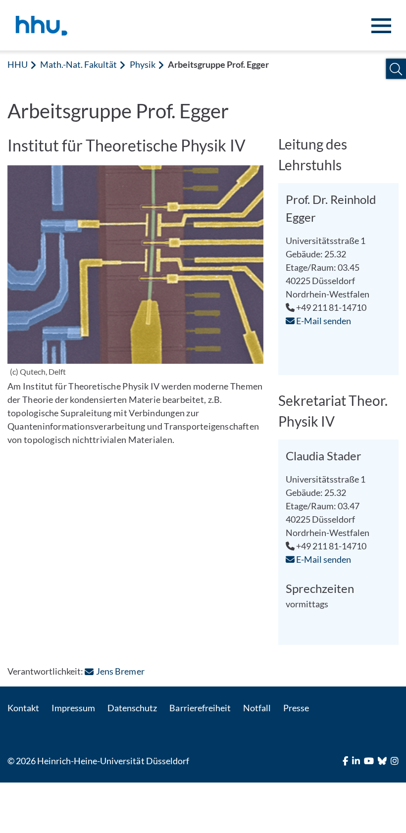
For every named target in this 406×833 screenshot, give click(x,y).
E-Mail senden (323, 320)
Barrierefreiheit (199, 707)
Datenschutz (132, 707)
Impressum (73, 707)
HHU (17, 64)
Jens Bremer (120, 671)
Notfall (257, 707)
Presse (296, 707)
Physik (142, 64)
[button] (396, 69)
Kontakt (23, 707)
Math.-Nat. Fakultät (78, 64)
